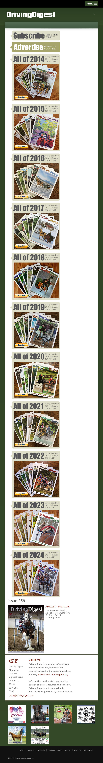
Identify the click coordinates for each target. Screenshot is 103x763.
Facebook (94, 14)
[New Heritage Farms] (86, 714)
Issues (60, 750)
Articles (68, 750)
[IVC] (40, 735)
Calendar (51, 750)
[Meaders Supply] (63, 714)
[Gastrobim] (17, 714)
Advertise (77, 750)
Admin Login (88, 750)
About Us (31, 750)
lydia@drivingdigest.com (21, 695)
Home (22, 750)
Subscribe (41, 750)
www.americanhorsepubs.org (53, 674)
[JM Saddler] (40, 714)
